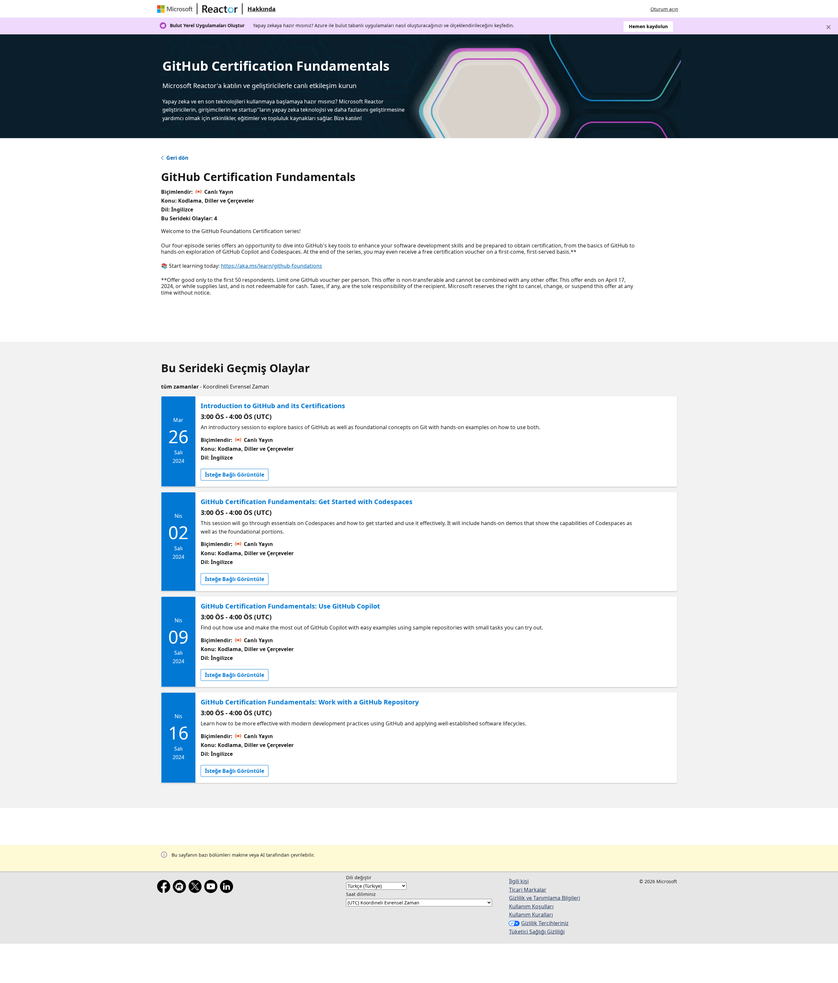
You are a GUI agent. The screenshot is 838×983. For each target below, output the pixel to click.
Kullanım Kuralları (531, 914)
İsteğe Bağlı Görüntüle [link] (234, 474)
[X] (196, 888)
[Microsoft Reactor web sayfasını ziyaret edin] (220, 9)
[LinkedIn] (228, 888)
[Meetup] (181, 888)
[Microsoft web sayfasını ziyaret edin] (176, 9)
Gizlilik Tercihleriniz (545, 923)
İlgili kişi (519, 881)
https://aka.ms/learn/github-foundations (271, 265)
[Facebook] (165, 888)
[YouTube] (212, 888)
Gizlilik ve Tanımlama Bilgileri (544, 897)
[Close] (828, 27)
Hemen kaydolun (648, 26)
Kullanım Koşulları (531, 906)
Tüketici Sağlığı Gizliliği (537, 931)
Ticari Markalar (527, 889)
